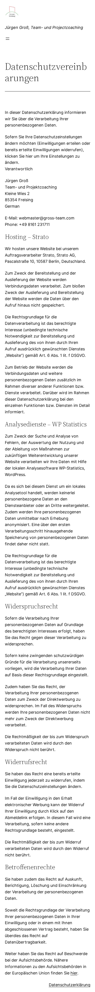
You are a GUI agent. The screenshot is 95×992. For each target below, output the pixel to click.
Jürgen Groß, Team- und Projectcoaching (44, 27)
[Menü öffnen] (7, 38)
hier (73, 973)
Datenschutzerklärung (69, 984)
